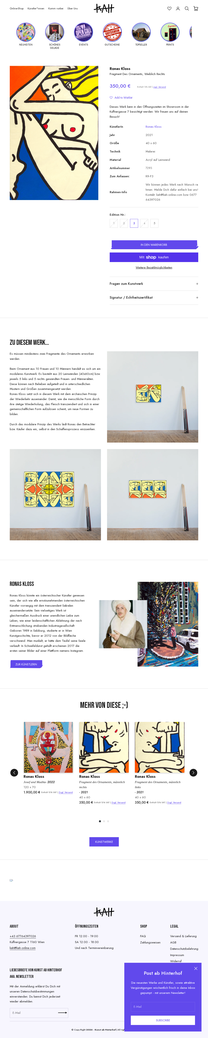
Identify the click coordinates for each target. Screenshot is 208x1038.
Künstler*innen (36, 8)
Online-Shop (17, 8)
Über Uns (72, 8)
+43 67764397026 (23, 936)
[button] (121, 97)
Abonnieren (62, 1012)
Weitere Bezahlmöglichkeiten (154, 267)
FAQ (143, 936)
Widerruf (176, 961)
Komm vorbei (55, 8)
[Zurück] (14, 773)
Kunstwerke (104, 842)
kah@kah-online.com (23, 948)
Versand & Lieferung (183, 936)
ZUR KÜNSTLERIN (26, 664)
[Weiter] (193, 773)
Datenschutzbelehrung (184, 949)
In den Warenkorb (154, 245)
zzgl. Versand (159, 86)
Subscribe (163, 1020)
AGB (173, 942)
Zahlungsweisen (150, 942)
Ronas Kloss (120, 68)
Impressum (177, 955)
